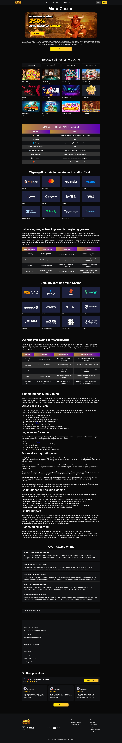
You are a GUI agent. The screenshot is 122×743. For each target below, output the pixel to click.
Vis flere (61, 704)
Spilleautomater (89, 65)
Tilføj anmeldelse (91, 680)
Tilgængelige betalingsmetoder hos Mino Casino (37, 634)
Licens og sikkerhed (29, 655)
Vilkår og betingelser (95, 729)
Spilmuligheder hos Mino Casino (33, 648)
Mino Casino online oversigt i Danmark (35, 630)
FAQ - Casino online (30, 658)
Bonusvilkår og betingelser (31, 644)
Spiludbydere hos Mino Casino (32, 637)
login (38, 442)
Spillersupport (28, 651)
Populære (30, 65)
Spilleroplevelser (28, 662)
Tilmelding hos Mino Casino (32, 641)
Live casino (50, 65)
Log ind (92, 731)
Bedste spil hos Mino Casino (32, 627)
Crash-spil (70, 65)
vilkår (37, 423)
